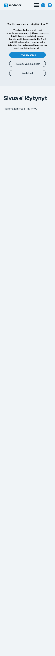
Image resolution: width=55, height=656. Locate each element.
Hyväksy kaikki (28, 54)
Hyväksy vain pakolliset (27, 63)
